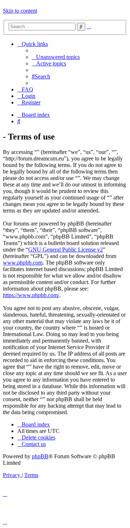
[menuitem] (56, 57)
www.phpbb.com (23, 262)
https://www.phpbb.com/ (31, 295)
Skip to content (20, 11)
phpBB (40, 456)
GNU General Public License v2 (65, 249)
